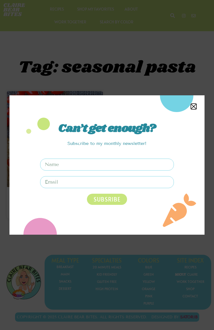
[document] (107, 165)
